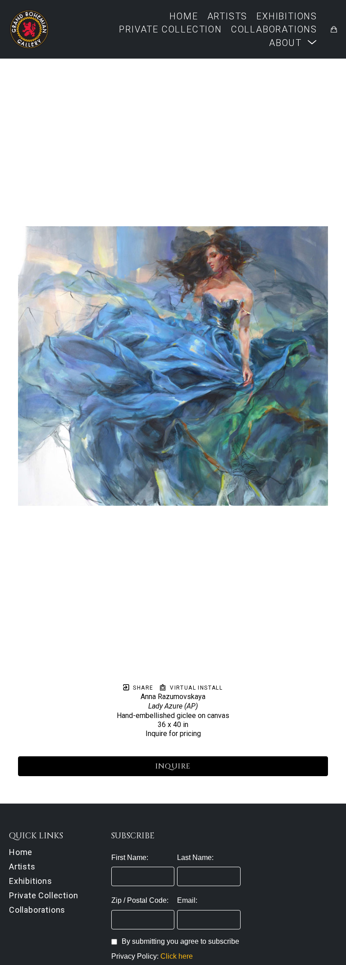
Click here (176, 956)
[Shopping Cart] (334, 29)
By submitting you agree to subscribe (180, 941)
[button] (293, 42)
